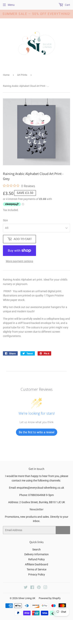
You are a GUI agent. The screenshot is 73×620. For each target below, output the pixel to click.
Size (5, 220)
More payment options (19, 261)
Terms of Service (36, 569)
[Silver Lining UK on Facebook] (32, 587)
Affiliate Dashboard (36, 564)
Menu (11, 4)
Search (36, 549)
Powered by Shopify (50, 598)
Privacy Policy (36, 574)
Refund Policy (36, 559)
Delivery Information (36, 554)
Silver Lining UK (26, 598)
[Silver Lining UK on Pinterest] (39, 587)
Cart (67, 4)
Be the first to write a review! (36, 432)
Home (6, 74)
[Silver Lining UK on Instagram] (45, 587)
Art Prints (22, 74)
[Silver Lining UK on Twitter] (26, 587)
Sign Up (63, 530)
